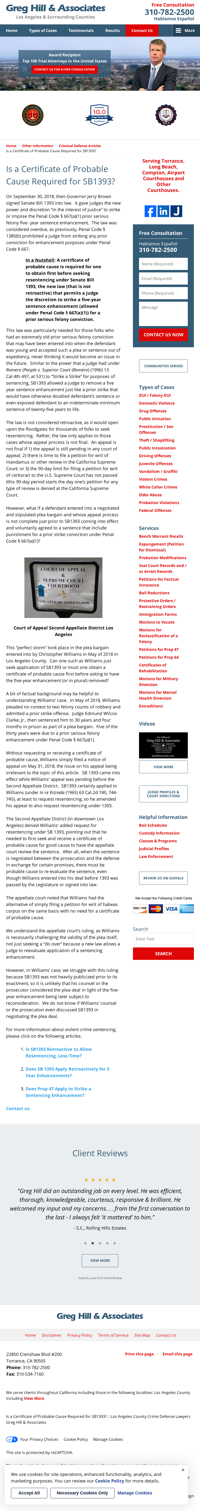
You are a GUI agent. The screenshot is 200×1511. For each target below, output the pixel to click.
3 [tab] (100, 1243)
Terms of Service (113, 1335)
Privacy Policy (79, 1335)
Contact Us (142, 30)
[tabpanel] (100, 1203)
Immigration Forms (158, 614)
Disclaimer (51, 1335)
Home (11, 30)
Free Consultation (160, 233)
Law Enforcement (156, 856)
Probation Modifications (162, 557)
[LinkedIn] (163, 211)
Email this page (177, 1354)
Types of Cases (43, 30)
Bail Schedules (153, 825)
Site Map (142, 1335)
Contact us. (18, 1108)
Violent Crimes (153, 479)
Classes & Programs (158, 841)
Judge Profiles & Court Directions (163, 794)
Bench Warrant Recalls (161, 536)
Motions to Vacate (156, 622)
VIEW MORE (163, 767)
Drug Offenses (153, 411)
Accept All (29, 1493)
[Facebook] (150, 211)
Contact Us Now (163, 335)
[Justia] (176, 211)
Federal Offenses (155, 510)
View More (100, 1260)
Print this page (140, 1354)
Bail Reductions (154, 593)
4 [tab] (107, 1243)
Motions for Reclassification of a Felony (158, 635)
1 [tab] (85, 1243)
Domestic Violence (157, 403)
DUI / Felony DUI (155, 395)
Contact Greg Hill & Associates (169, 12)
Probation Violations (159, 502)
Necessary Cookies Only (82, 1493)
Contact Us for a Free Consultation (64, 70)
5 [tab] (114, 1243)
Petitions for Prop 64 (159, 657)
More (190, 30)
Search (163, 953)
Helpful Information (163, 817)
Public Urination (155, 418)
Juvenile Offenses (156, 463)
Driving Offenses (155, 455)
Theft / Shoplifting (156, 440)
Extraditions (151, 706)
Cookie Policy (76, 1439)
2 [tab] (92, 1243)
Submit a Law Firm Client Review (100, 1278)
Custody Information (159, 833)
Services (149, 528)
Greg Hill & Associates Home (55, 12)
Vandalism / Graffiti (158, 471)
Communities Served (163, 366)
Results (112, 30)
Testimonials (81, 30)
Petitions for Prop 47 (159, 649)
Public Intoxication (157, 448)
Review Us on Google (163, 878)
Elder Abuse (150, 494)
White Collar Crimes (158, 487)
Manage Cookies (108, 1439)
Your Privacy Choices (39, 1439)
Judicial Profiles (154, 848)
